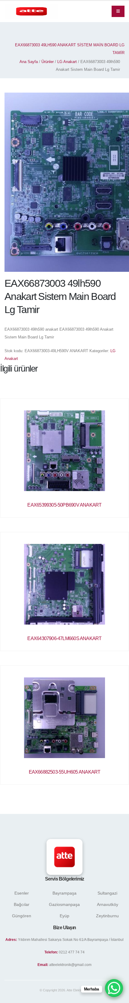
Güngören (21, 915)
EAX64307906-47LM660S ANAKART (64, 638)
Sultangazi (107, 893)
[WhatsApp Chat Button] (114, 988)
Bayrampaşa (64, 893)
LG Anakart (67, 61)
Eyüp (64, 915)
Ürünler (47, 61)
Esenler (21, 893)
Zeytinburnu (107, 915)
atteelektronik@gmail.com (70, 965)
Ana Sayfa (29, 61)
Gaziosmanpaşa (64, 904)
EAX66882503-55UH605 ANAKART (64, 772)
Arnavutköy (107, 904)
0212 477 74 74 (72, 952)
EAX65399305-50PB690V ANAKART (64, 504)
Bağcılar (21, 904)
